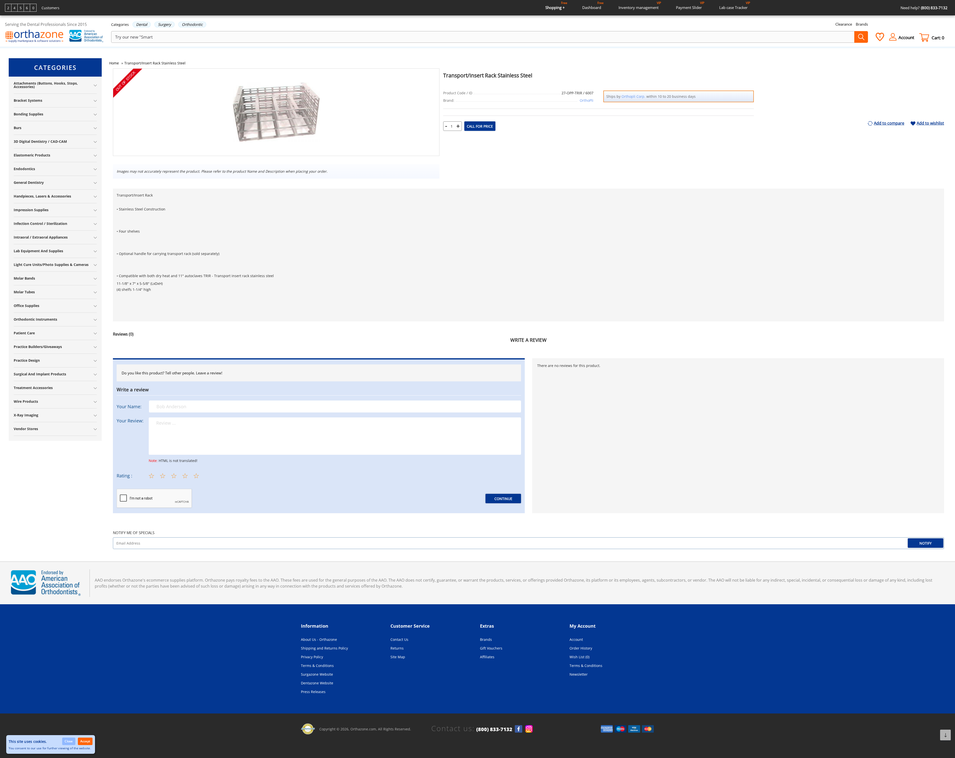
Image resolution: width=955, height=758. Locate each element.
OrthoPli (586, 100)
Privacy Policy (312, 657)
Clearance (843, 24)
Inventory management (640, 5)
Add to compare (889, 123)
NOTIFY (925, 543)
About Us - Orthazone (319, 639)
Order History (581, 648)
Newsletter (579, 674)
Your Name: (129, 406)
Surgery (164, 24)
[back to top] (945, 735)
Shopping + (556, 5)
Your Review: (130, 421)
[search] (861, 37)
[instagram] (529, 729)
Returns (397, 648)
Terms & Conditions (317, 665)
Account (576, 639)
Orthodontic (192, 24)
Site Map (397, 657)
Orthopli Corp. (633, 96)
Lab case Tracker (734, 5)
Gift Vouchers (491, 648)
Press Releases (313, 691)
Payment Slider (690, 5)
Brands (862, 24)
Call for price (480, 126)
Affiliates (487, 657)
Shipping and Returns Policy (324, 648)
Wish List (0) (579, 657)
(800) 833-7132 (494, 729)
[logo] (34, 36)
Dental (141, 24)
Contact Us (399, 639)
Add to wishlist (930, 123)
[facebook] (518, 729)
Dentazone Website (317, 683)
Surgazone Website (317, 674)
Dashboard (593, 5)
